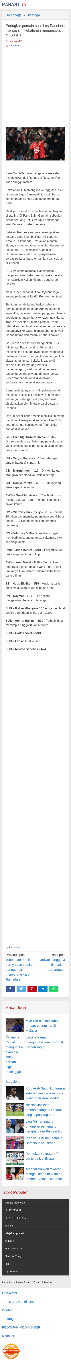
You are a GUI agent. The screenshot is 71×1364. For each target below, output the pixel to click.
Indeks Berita (23, 1282)
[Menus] (66, 4)
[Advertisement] (35, 84)
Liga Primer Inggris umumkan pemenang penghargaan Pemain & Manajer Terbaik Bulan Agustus (43, 1131)
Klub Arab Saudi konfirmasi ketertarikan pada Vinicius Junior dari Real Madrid (45, 1093)
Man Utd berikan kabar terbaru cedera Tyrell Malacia (42, 1025)
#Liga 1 (9, 1225)
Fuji (7, 1263)
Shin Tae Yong (13, 1256)
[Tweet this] (21, 989)
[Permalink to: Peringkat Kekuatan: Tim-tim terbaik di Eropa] (15, 1158)
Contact (7, 1310)
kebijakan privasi (14, 1233)
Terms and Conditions (18, 1302)
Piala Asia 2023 (13, 1248)
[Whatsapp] (53, 989)
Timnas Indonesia (15, 1202)
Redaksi (8, 1336)
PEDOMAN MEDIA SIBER (21, 1327)
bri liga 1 (9, 1240)
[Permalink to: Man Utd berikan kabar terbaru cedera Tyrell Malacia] (15, 1025)
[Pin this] (32, 989)
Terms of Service (42, 1282)
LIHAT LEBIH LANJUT (17, 1217)
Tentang (8, 1319)
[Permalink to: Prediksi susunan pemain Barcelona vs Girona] (15, 1142)
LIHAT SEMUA (13, 1210)
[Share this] (10, 989)
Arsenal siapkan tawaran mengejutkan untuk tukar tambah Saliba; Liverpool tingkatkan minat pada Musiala (44, 1179)
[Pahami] (14, 4)
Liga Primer (11, 1271)
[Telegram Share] (43, 989)
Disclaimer (9, 1293)
